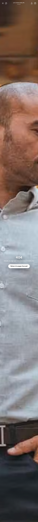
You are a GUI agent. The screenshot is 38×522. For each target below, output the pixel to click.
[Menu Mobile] (2, 3)
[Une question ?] (6, 3)
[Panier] (35, 3)
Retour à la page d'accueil (19, 266)
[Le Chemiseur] (19, 3)
